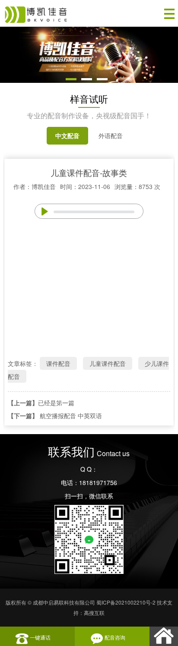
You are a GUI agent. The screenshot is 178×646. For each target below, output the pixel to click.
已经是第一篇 (56, 402)
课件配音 (58, 363)
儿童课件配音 (107, 363)
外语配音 (111, 135)
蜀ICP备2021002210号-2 (126, 602)
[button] (71, 79)
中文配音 (67, 135)
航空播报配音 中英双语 (71, 415)
